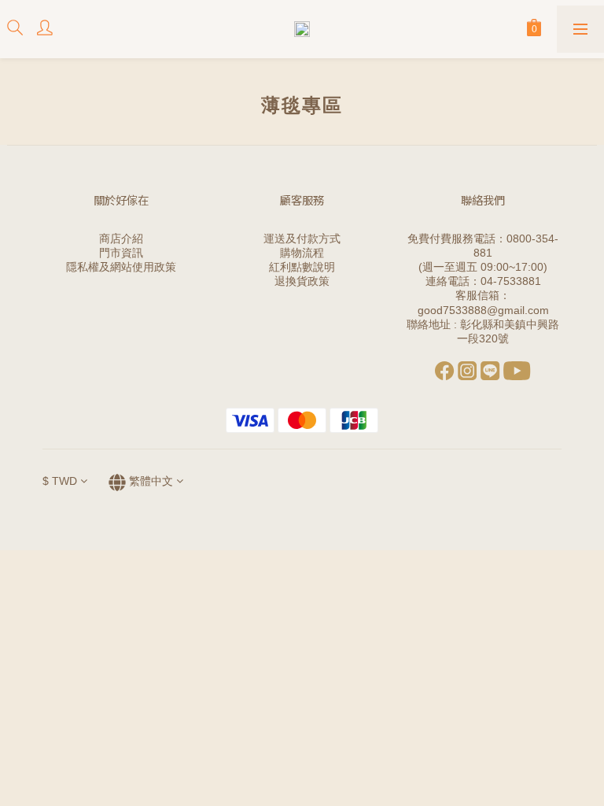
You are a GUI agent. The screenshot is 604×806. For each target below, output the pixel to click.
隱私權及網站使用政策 (121, 267)
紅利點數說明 (302, 267)
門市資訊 (121, 252)
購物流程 (302, 252)
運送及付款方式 (302, 238)
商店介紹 (121, 238)
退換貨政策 (302, 281)
